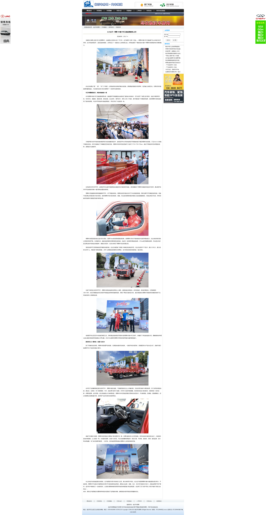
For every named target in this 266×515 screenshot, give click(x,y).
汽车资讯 (99, 10)
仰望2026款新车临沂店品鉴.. (173, 49)
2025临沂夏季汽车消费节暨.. (173, 58)
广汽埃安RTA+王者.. (171, 65)
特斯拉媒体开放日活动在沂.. (173, 62)
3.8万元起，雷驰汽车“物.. (172, 69)
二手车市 (139, 10)
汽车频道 (104, 27)
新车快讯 (111, 27)
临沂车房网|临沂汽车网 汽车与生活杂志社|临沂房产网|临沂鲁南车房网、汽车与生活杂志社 (133, 507)
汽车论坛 (149, 10)
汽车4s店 (119, 10)
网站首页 (89, 10)
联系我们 (159, 501)
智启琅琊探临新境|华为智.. (172, 60)
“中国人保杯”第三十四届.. (172, 55)
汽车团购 (109, 10)
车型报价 (129, 10)
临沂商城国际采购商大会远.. (173, 53)
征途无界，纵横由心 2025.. (172, 51)
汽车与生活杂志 (160, 10)
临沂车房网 (96, 27)
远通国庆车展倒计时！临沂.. (173, 72)
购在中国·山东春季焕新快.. (172, 46)
